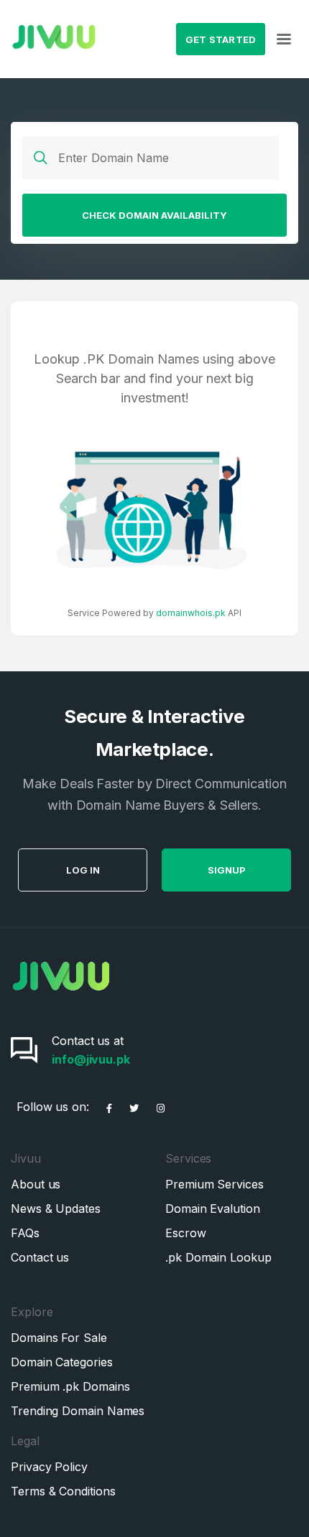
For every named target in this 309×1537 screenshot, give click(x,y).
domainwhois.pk (191, 612)
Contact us (40, 1257)
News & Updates (56, 1208)
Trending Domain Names (77, 1411)
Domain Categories (62, 1362)
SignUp (227, 870)
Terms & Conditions (63, 1491)
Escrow (185, 1233)
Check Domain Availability (154, 215)
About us (35, 1184)
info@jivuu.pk (91, 1059)
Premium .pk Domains (70, 1386)
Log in (83, 870)
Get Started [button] (221, 39)
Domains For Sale (59, 1337)
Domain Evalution (212, 1208)
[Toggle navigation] (283, 39)
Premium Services (214, 1184)
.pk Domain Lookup (218, 1257)
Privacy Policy (49, 1467)
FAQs (25, 1233)
